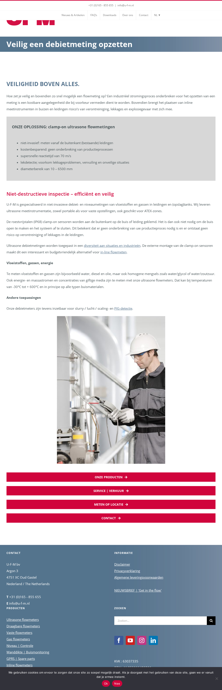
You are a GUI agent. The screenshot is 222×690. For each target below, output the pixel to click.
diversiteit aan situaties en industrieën (112, 245)
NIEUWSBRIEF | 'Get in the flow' (138, 590)
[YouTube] (130, 640)
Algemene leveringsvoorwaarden (138, 577)
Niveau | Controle (20, 645)
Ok (106, 683)
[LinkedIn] (153, 640)
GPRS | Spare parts (21, 658)
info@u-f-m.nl (126, 5)
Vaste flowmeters (19, 632)
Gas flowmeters (18, 639)
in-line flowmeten (113, 252)
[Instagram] (141, 640)
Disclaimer (122, 564)
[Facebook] (118, 640)
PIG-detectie (123, 308)
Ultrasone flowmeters (23, 619)
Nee (117, 683)
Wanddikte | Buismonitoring (28, 652)
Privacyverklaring (127, 571)
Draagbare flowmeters (23, 626)
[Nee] (216, 678)
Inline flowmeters (20, 665)
